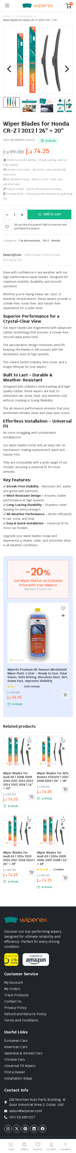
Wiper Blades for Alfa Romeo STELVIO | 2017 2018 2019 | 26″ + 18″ (53, 777)
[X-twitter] (16, 1128)
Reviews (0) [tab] (12, 260)
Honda (56, 240)
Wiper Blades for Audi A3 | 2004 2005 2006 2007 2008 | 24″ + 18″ (52, 858)
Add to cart (52, 214)
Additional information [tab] (42, 255)
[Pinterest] (25, 1128)
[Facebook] (42, 1128)
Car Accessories (23, 16)
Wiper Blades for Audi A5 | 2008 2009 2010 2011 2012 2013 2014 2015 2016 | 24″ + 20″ (18, 780)
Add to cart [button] (65, 695)
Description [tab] (12, 255)
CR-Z (46, 240)
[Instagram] (8, 1128)
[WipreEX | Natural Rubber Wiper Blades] (37, 5)
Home (6, 16)
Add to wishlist (7, 226)
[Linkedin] (34, 1128)
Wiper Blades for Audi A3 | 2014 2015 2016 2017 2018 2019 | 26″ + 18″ (19, 858)
